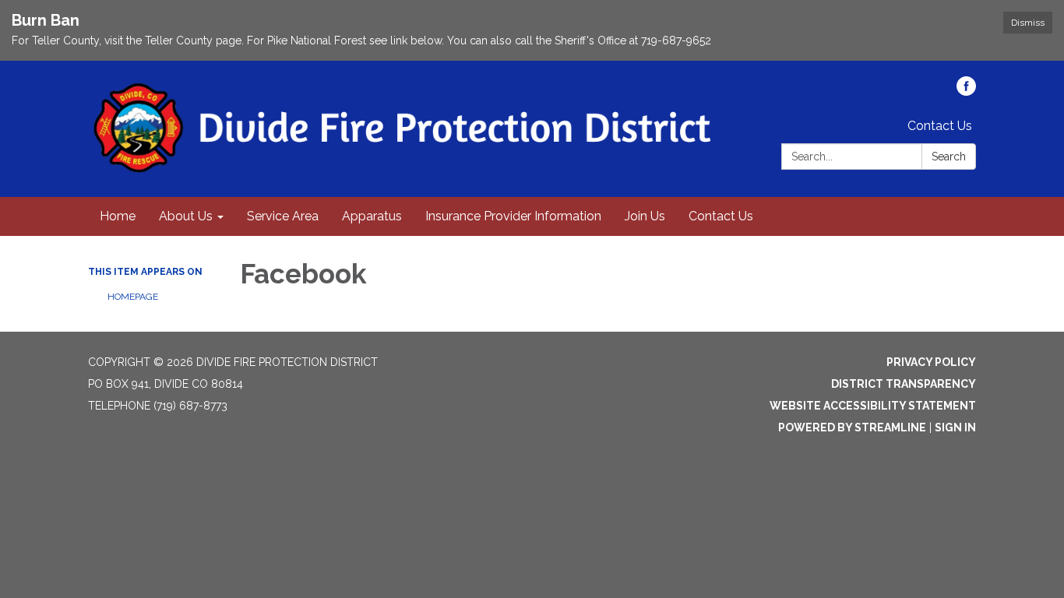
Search (949, 156)
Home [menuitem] (118, 216)
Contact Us (939, 125)
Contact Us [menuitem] (721, 216)
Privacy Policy (931, 362)
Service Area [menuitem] (283, 216)
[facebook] (966, 91)
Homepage (132, 296)
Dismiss (1028, 22)
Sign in (955, 427)
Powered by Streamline (852, 427)
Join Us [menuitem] (645, 216)
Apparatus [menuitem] (372, 216)
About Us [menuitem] (186, 216)
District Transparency (903, 384)
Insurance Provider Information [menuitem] (513, 216)
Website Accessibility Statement (873, 405)
